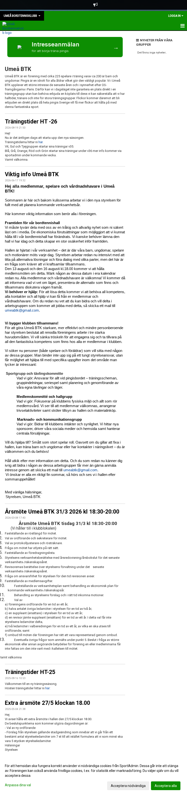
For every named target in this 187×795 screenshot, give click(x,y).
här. (40, 142)
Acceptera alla (166, 786)
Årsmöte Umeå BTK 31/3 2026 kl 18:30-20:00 (62, 511)
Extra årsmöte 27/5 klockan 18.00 (47, 703)
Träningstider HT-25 (30, 672)
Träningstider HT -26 (31, 121)
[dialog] (93, 775)
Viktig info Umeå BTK (32, 174)
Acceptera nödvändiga (128, 786)
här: (47, 688)
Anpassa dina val (18, 785)
